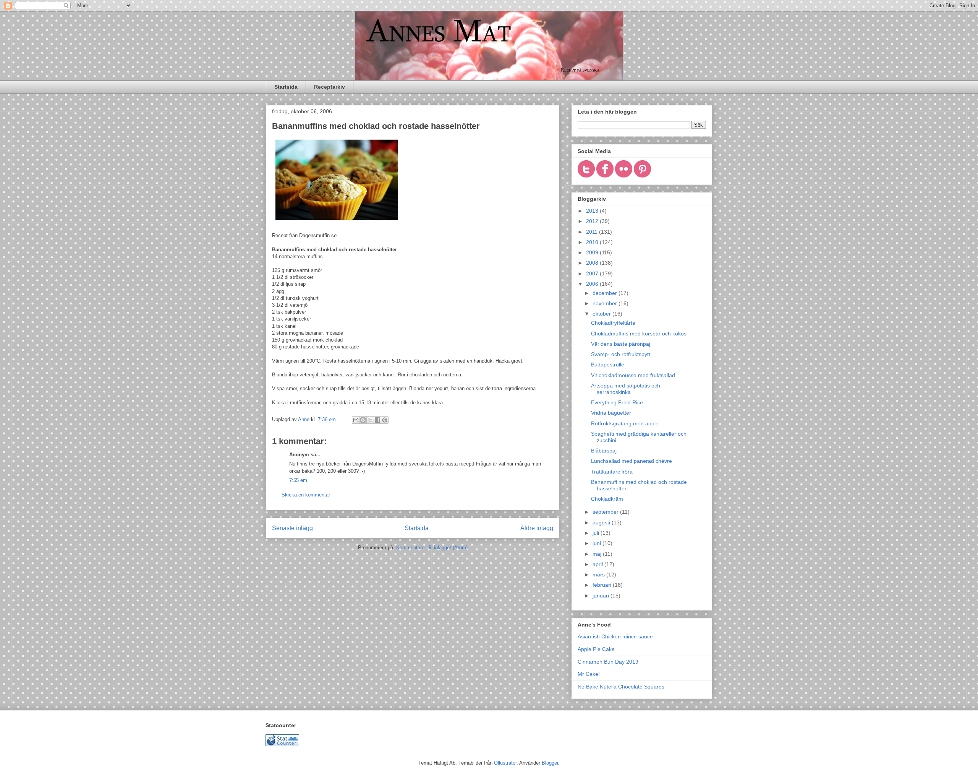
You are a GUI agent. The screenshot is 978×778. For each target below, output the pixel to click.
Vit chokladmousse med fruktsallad (633, 375)
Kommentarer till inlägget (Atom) (432, 547)
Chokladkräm (607, 499)
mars (599, 574)
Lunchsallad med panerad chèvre (631, 461)
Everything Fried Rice (617, 402)
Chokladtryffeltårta (613, 323)
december (606, 293)
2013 (593, 211)
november (606, 303)
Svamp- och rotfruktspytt (620, 354)
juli (597, 533)
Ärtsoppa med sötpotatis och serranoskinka (625, 388)
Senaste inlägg (292, 528)
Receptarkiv (329, 87)
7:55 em (298, 480)
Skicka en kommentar (306, 495)
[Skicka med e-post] (355, 420)
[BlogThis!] (363, 420)
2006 (593, 284)
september (606, 512)
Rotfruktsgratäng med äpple (625, 423)
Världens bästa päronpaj (620, 344)
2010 (593, 242)
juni (597, 543)
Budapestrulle (607, 364)
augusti (602, 522)
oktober (602, 314)
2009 (593, 252)
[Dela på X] (370, 420)
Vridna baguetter (611, 413)
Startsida (286, 87)
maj (598, 554)
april (598, 564)
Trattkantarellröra (612, 472)
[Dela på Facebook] (377, 420)
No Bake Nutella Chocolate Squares (621, 687)
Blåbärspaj (604, 451)
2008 (593, 263)
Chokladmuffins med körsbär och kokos (639, 333)
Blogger (550, 763)
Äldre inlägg (536, 528)
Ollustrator (505, 763)
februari (603, 585)
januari (601, 595)
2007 (593, 273)
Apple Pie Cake (596, 649)
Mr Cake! (589, 674)
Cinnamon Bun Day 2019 (608, 662)
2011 (592, 232)
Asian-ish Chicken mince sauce (615, 636)
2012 (593, 221)
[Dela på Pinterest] (385, 420)
